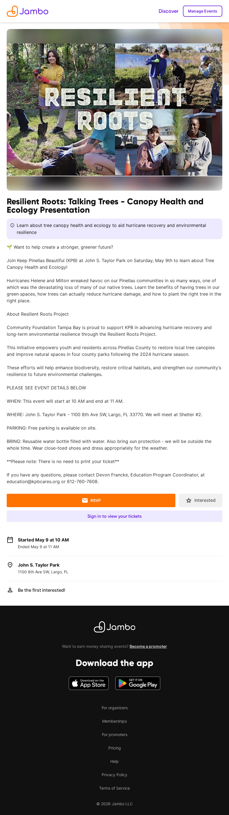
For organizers (115, 707)
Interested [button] (205, 500)
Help (114, 761)
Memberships (114, 721)
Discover (168, 11)
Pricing (114, 748)
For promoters (114, 734)
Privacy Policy (114, 774)
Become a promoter (148, 646)
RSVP (95, 500)
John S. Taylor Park (38, 565)
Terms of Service (114, 788)
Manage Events (202, 11)
